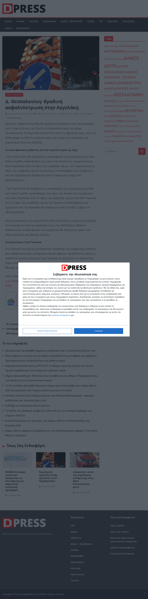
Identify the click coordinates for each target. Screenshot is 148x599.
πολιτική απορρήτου (61, 315)
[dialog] (74, 299)
